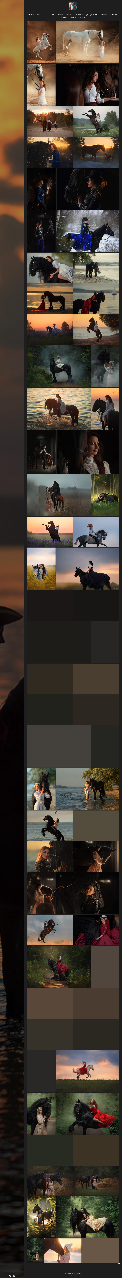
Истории (64, 17)
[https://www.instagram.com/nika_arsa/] (10, 1275)
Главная (31, 15)
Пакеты (52, 15)
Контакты (82, 17)
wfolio (75, 1276)
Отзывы (73, 17)
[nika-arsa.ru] (73, 6)
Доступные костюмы (65, 15)
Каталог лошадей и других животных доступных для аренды (97, 15)
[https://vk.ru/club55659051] (14, 1275)
